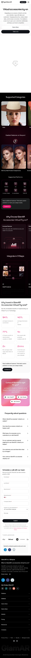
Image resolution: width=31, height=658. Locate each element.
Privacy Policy (4, 637)
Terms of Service (17, 528)
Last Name (6, 483)
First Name (6, 477)
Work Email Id (7, 489)
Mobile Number (7, 495)
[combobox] (5, 497)
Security (17, 637)
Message (6, 513)
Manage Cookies (26, 637)
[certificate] (3, 580)
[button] (28, 2)
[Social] (14, 641)
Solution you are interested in (11, 507)
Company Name (8, 501)
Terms (11, 637)
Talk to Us (23, 2)
